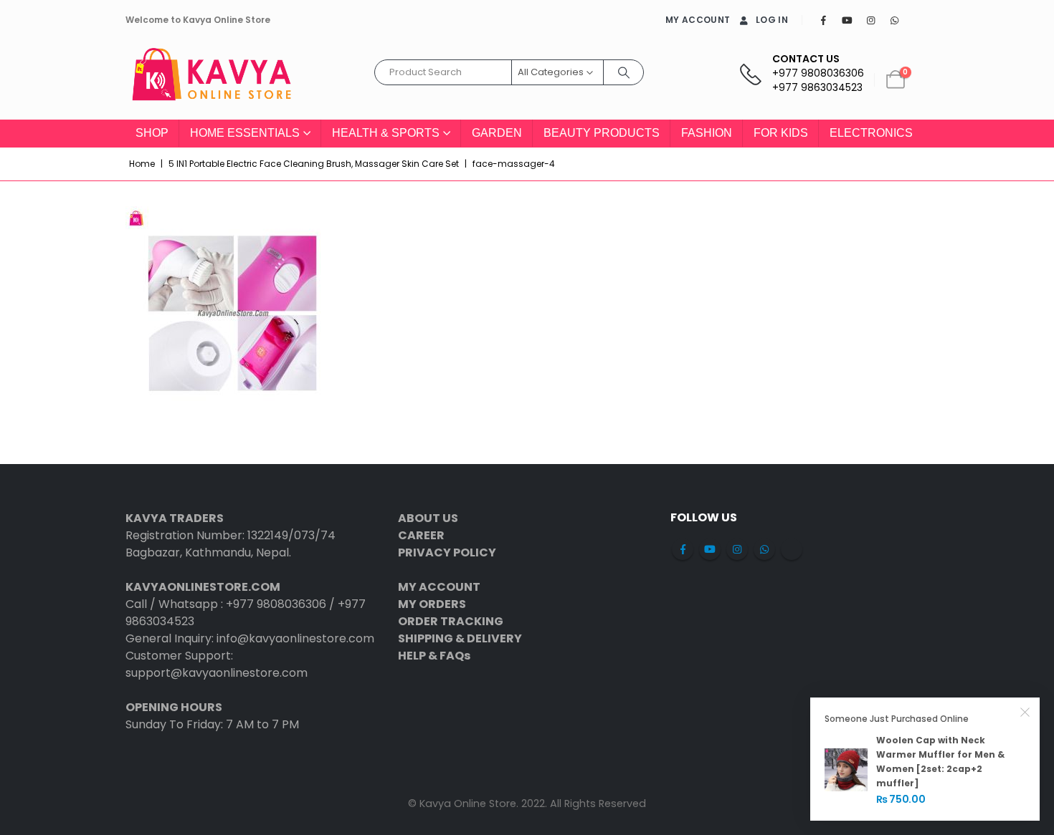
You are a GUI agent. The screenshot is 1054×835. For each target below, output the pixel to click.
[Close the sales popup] (1025, 712)
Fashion (706, 133)
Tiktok (791, 549)
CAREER (421, 535)
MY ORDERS (432, 604)
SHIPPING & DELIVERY (460, 638)
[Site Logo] (211, 79)
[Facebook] (823, 20)
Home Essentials (245, 133)
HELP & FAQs (434, 655)
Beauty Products (601, 133)
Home (142, 164)
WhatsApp (764, 549)
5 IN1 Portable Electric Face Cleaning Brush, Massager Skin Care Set (313, 164)
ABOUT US (428, 518)
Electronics (871, 133)
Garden (497, 133)
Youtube (710, 549)
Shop (152, 133)
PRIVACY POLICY (447, 552)
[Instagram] (870, 20)
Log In (772, 20)
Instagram (737, 549)
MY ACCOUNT (697, 20)
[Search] (624, 72)
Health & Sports (386, 133)
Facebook (682, 549)
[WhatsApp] (894, 20)
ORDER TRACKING (450, 621)
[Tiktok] (918, 20)
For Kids (781, 133)
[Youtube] (847, 20)
